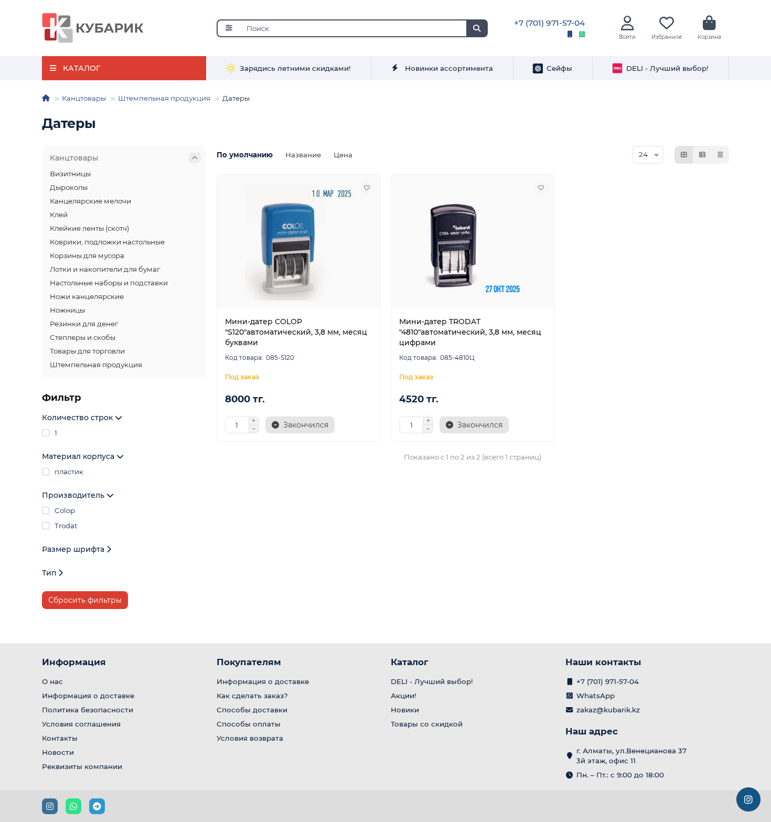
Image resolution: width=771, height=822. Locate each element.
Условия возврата (250, 738)
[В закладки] (366, 188)
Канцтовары (84, 98)
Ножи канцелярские (87, 296)
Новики (405, 710)
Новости (58, 752)
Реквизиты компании (82, 766)
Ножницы (67, 310)
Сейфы (559, 68)
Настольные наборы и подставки (109, 283)
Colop (65, 510)
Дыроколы (69, 187)
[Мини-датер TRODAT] (473, 243)
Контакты (60, 738)
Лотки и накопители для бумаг (105, 269)
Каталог (410, 662)
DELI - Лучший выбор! (667, 68)
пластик (69, 471)
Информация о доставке (88, 695)
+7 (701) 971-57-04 (549, 23)
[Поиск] (476, 28)
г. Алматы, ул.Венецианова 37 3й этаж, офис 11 (631, 755)
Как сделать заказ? (252, 695)
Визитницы (70, 173)
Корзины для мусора (87, 255)
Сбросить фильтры (85, 600)
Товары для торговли (87, 351)
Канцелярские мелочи (90, 201)
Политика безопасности (87, 710)
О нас (52, 681)
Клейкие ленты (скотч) (89, 228)
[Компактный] (720, 155)
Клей (59, 214)
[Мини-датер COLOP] (298, 243)
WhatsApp (595, 695)
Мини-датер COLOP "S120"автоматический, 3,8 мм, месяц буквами (296, 332)
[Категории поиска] (228, 28)
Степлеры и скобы (82, 337)
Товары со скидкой (427, 724)
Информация (74, 662)
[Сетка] (683, 155)
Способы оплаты (249, 724)
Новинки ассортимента (449, 68)
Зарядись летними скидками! (295, 68)
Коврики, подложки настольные (107, 242)
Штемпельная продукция (164, 98)
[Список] (702, 155)
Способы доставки (252, 710)
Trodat (66, 525)
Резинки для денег (84, 323)
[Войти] (627, 23)
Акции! (403, 695)
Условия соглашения (81, 724)
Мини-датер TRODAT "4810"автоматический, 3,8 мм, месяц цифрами (470, 332)
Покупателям (249, 662)
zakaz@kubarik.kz (608, 710)
